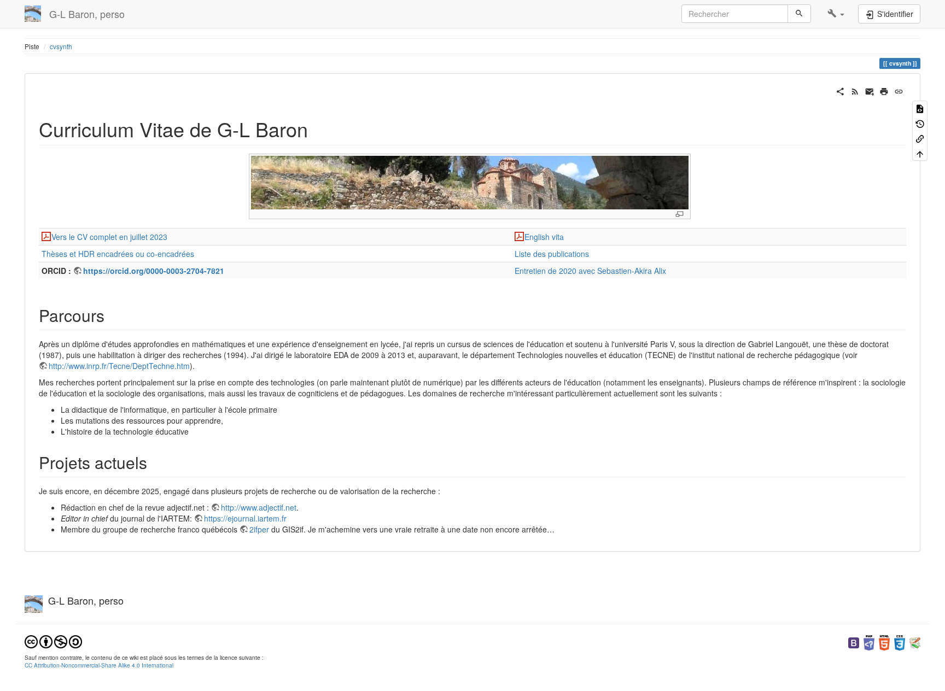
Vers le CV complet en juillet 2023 (109, 236)
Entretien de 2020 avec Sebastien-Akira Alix (590, 270)
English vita (544, 236)
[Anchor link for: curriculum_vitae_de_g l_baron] (318, 128)
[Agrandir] (679, 214)
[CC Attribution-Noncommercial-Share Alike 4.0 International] (53, 640)
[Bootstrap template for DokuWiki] (853, 641)
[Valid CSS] (899, 641)
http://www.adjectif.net (258, 507)
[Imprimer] (884, 90)
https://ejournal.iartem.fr (245, 518)
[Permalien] (898, 90)
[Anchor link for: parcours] (112, 315)
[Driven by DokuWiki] (914, 641)
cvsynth (61, 46)
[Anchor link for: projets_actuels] (155, 462)
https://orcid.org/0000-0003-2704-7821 (153, 270)
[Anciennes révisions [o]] (920, 123)
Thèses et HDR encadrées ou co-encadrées (118, 253)
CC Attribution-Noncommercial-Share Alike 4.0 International (99, 665)
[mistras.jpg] (470, 182)
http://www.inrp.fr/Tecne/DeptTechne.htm (119, 365)
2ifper (259, 529)
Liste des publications (552, 253)
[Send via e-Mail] (869, 90)
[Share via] (840, 90)
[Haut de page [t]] (920, 153)
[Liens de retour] (920, 138)
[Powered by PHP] (869, 641)
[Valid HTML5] (884, 641)
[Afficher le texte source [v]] (920, 108)
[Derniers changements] (855, 90)
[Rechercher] (799, 13)
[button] (836, 13)
